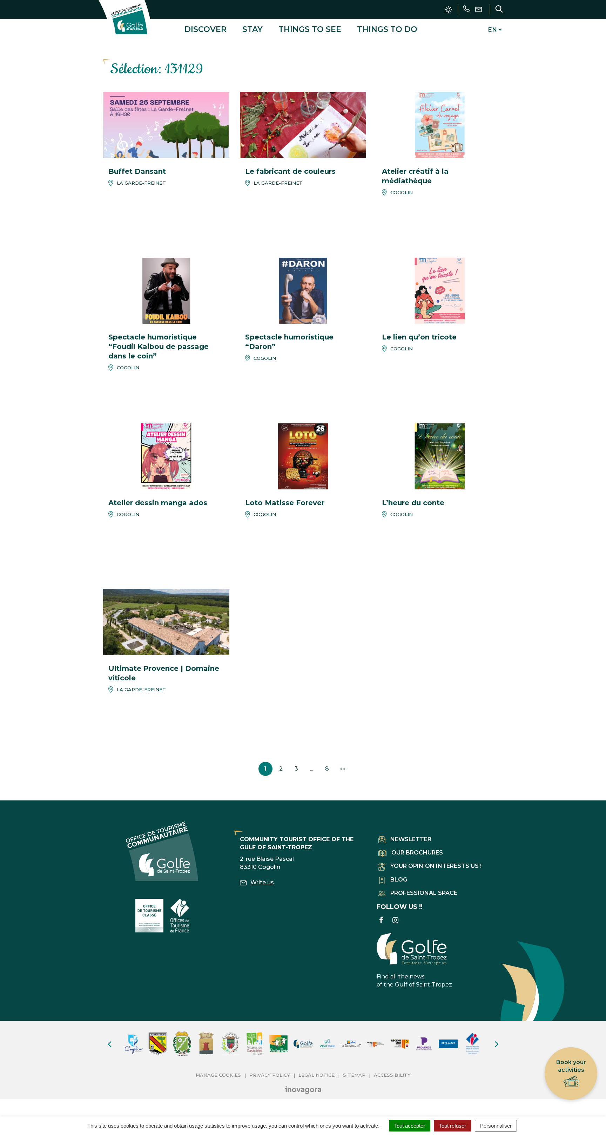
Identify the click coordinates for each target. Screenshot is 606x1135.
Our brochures (417, 852)
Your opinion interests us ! (436, 866)
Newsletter (410, 839)
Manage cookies (218, 1075)
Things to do (387, 29)
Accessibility (392, 1075)
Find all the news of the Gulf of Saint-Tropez (414, 980)
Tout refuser (452, 1126)
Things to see (309, 29)
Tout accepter (409, 1126)
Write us (262, 882)
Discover (205, 29)
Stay (252, 29)
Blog (398, 879)
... (311, 768)
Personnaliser (496, 1126)
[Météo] (448, 9)
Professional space (423, 893)
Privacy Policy (269, 1075)
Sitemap (354, 1075)
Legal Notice (316, 1075)
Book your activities (571, 1066)
